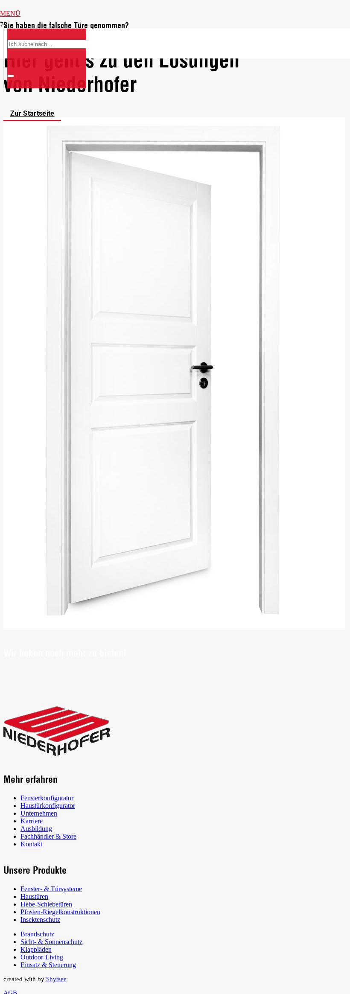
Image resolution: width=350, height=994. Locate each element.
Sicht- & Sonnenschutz (51, 941)
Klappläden (36, 949)
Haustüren (34, 896)
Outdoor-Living (41, 957)
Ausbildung (36, 828)
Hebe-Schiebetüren (46, 904)
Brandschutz (37, 934)
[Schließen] (10, 76)
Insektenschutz (40, 919)
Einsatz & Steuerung (48, 964)
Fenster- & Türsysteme (51, 888)
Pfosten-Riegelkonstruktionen (60, 911)
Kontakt (31, 844)
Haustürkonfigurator (47, 805)
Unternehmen (38, 813)
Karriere (31, 821)
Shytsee (56, 979)
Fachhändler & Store (48, 836)
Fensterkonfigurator (46, 798)
